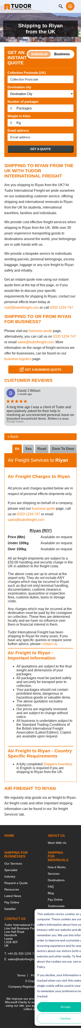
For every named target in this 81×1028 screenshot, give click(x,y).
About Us (56, 835)
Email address (18, 130)
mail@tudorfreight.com (21, 307)
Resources (11, 889)
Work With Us (57, 843)
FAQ (51, 886)
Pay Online (11, 902)
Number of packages (23, 101)
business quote (40, 331)
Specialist (10, 870)
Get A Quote (40, 149)
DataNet (10, 909)
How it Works (57, 867)
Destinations (56, 880)
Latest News (12, 896)
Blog (51, 893)
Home (9, 835)
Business (62, 54)
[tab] (63, 448)
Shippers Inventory (57, 764)
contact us (49, 644)
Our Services (13, 863)
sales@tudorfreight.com (35, 342)
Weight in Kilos (19, 116)
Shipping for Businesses (16, 854)
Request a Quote (16, 883)
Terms (21, 975)
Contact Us (14, 918)
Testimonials (56, 906)
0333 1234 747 (61, 307)
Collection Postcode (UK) (27, 72)
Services (53, 873)
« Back (13, 436)
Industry (9, 876)
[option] (40, 406)
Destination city (19, 87)
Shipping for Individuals (58, 856)
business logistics (18, 359)
